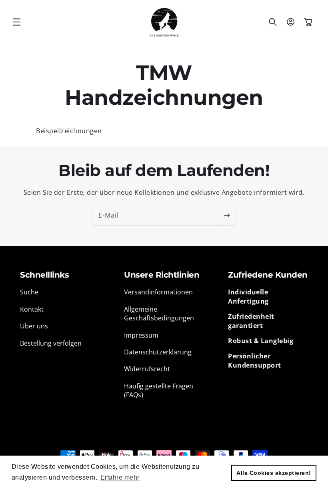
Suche (29, 292)
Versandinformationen (158, 292)
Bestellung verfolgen (51, 343)
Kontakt (32, 309)
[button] (17, 22)
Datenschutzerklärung (158, 352)
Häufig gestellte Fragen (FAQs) (158, 390)
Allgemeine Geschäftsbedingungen (159, 313)
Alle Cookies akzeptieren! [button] (273, 473)
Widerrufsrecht (147, 368)
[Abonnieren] (227, 215)
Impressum (141, 335)
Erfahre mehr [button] (120, 477)
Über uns (34, 326)
